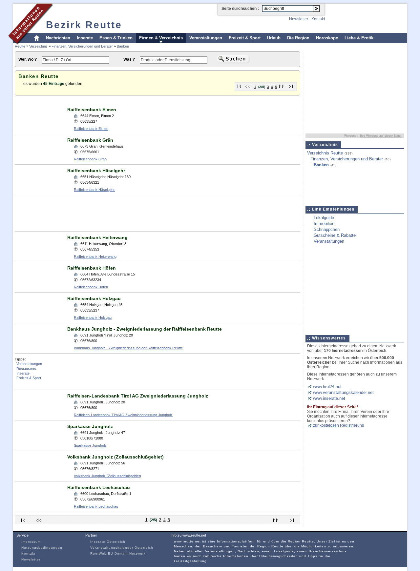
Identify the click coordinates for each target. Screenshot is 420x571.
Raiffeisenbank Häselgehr (96, 170)
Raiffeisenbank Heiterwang (97, 237)
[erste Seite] (239, 85)
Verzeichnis (38, 46)
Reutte (20, 46)
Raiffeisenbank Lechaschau (98, 487)
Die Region (298, 37)
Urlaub (274, 37)
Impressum (31, 541)
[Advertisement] (134, 101)
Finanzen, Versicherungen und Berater (82, 46)
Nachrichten (58, 37)
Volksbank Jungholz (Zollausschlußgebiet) (115, 456)
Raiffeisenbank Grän (90, 140)
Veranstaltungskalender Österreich (121, 547)
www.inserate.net (329, 398)
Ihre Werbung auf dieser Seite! (381, 135)
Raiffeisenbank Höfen (91, 268)
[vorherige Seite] (247, 85)
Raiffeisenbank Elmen (91, 109)
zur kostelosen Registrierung (338, 425)
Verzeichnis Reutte (325, 153)
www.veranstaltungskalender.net (343, 392)
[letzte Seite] (290, 85)
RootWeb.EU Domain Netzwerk (118, 553)
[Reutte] (31, 43)
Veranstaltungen (205, 37)
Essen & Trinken (116, 37)
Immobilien (324, 223)
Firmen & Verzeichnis (161, 37)
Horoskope (327, 37)
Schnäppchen (327, 229)
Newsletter (298, 19)
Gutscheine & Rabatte (335, 235)
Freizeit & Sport (245, 37)
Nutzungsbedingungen (41, 547)
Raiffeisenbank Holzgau (94, 298)
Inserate (85, 37)
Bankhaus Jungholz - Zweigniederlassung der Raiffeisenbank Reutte (144, 329)
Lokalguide (324, 217)
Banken (123, 46)
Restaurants (26, 369)
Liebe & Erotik (359, 37)
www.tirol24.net (327, 386)
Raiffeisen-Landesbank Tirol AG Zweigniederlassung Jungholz (137, 395)
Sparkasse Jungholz (90, 426)
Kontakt (318, 19)
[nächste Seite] (282, 85)
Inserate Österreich (107, 541)
